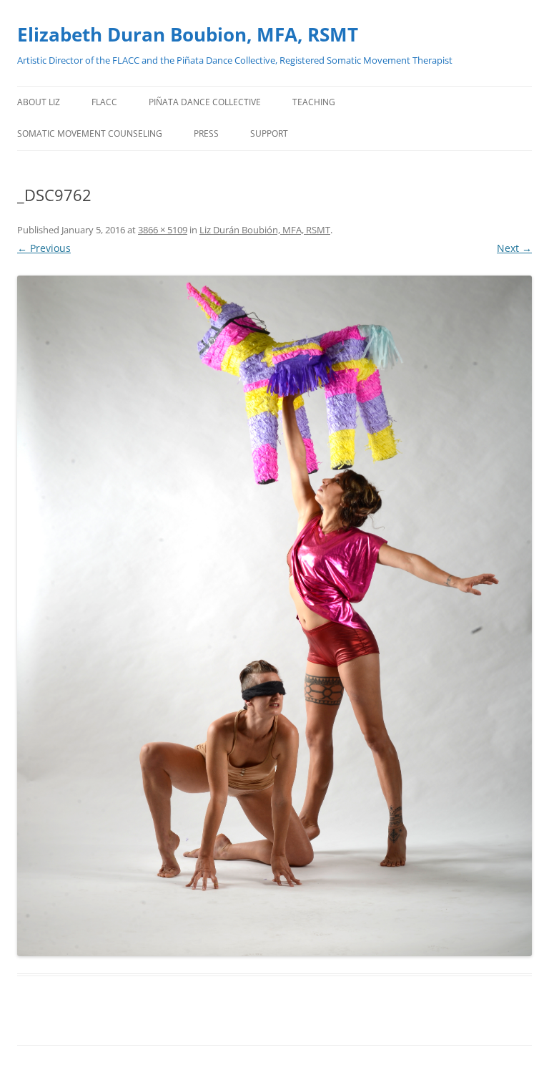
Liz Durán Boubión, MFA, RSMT (264, 229)
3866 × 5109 (162, 229)
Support (269, 133)
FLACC (104, 102)
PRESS (206, 133)
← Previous (44, 248)
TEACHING (313, 102)
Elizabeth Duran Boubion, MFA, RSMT (187, 34)
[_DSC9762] (274, 616)
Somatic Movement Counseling (89, 133)
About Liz (38, 102)
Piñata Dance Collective (205, 102)
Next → (514, 248)
